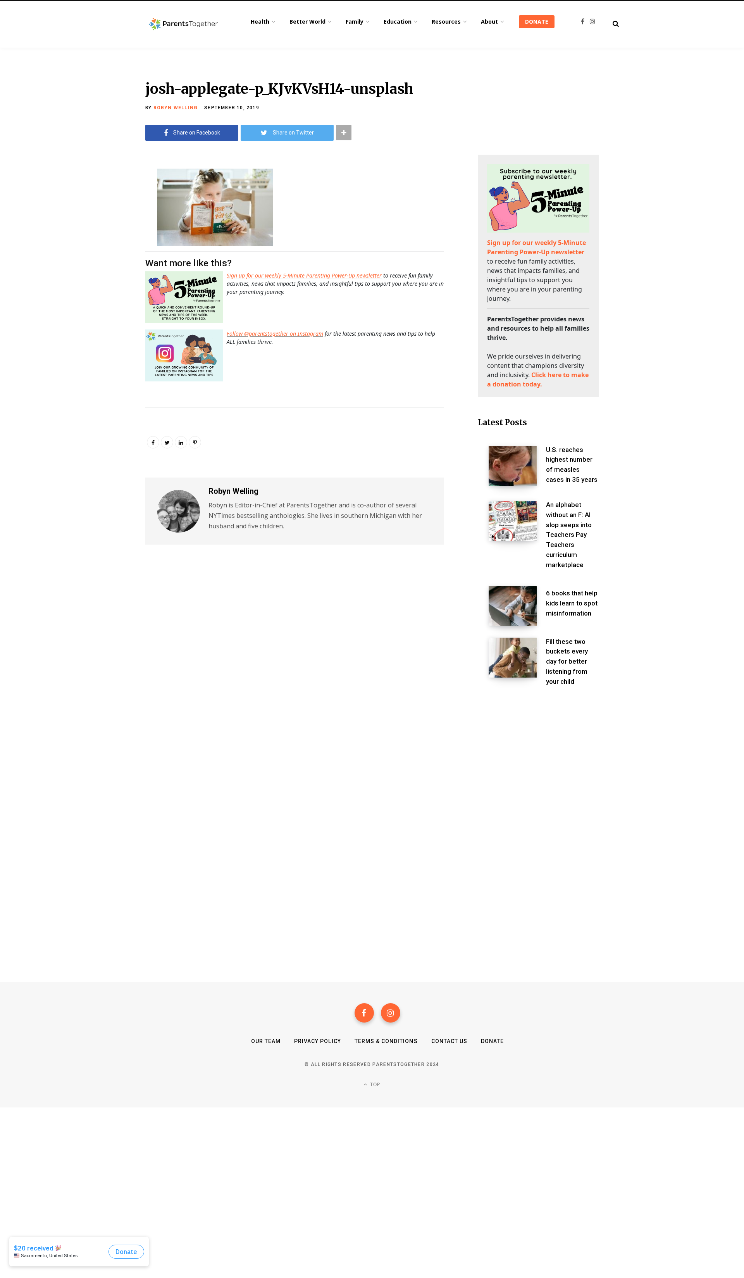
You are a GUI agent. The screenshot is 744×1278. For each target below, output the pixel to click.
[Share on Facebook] (107, 196)
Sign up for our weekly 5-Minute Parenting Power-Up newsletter (304, 275)
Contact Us (449, 1041)
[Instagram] (390, 1013)
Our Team (266, 1041)
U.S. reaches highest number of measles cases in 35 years (572, 464)
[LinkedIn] (181, 442)
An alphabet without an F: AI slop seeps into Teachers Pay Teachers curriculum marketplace (569, 535)
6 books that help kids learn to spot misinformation (572, 603)
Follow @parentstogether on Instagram (275, 333)
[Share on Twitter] (107, 216)
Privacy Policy (317, 1041)
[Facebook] (364, 1013)
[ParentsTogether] (183, 24)
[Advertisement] (538, 759)
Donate (492, 1041)
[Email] (107, 237)
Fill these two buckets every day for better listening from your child (567, 661)
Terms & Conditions (386, 1041)
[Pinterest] (195, 442)
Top (375, 1084)
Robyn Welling (175, 107)
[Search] (611, 24)
